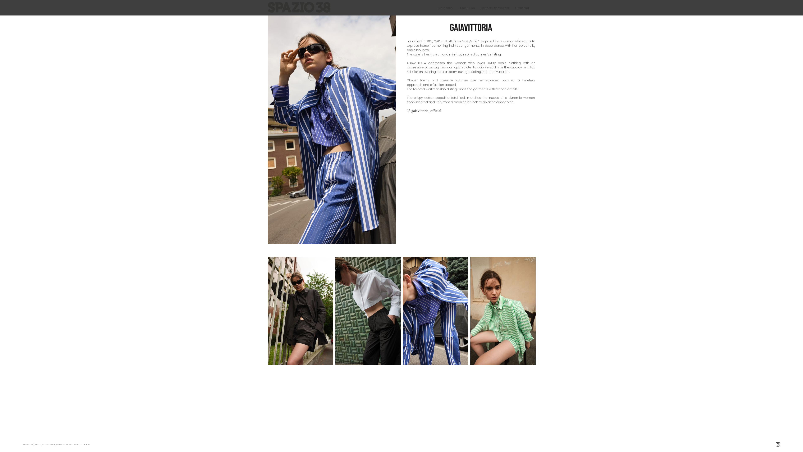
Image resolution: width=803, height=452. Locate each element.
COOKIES (85, 444)
